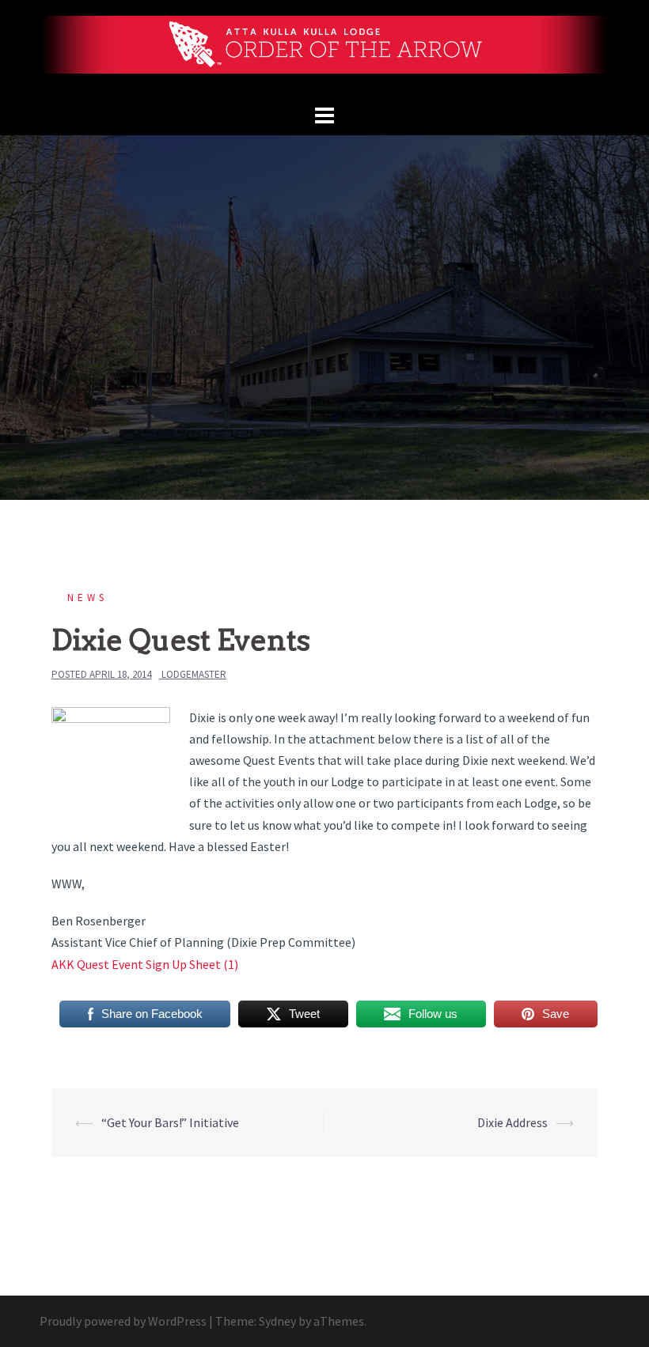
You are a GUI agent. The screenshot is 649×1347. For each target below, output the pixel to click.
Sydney (277, 1321)
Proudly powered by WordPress (123, 1321)
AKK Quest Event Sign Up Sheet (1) (144, 964)
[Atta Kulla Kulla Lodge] (324, 49)
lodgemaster (193, 674)
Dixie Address (512, 1122)
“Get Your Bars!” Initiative (170, 1122)
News (87, 597)
